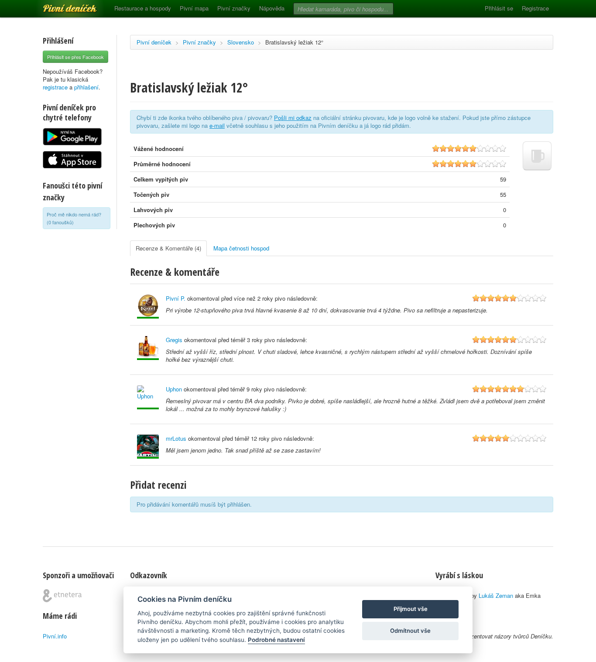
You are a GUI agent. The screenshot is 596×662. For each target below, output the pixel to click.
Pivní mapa (194, 8)
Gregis (174, 340)
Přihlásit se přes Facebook (75, 56)
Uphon (174, 389)
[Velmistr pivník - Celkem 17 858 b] (148, 397)
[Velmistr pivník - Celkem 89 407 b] (148, 307)
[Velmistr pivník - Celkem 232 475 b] (148, 348)
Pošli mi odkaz (293, 117)
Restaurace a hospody (142, 8)
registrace (55, 87)
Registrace (535, 8)
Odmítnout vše (410, 630)
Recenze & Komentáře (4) (168, 248)
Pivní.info (55, 636)
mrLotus (176, 438)
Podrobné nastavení (276, 639)
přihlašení (86, 87)
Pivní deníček (60, 5)
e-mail (217, 125)
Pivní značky (233, 8)
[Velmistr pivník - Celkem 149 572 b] (148, 447)
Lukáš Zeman (496, 595)
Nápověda (271, 8)
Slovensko (240, 42)
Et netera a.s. (62, 595)
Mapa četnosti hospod (241, 248)
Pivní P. (175, 298)
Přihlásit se (499, 8)
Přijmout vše (411, 608)
